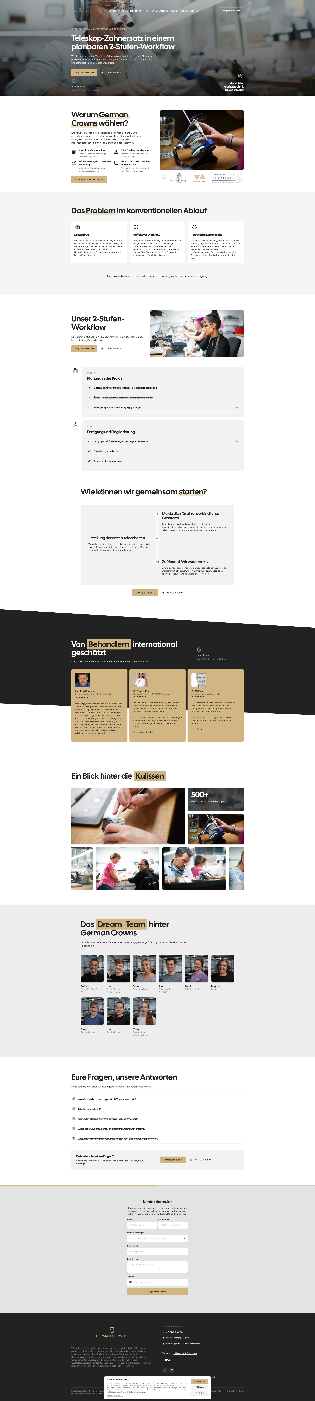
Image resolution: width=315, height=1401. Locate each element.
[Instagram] (171, 1370)
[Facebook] (164, 1370)
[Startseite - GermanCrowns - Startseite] (80, 11)
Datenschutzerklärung (115, 1395)
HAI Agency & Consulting (185, 1353)
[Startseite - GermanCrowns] (167, 1360)
